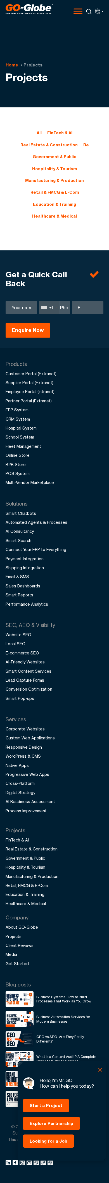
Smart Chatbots (21, 513)
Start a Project (46, 1105)
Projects (14, 936)
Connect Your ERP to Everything (36, 549)
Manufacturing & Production (54, 180)
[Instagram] (23, 1163)
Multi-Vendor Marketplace (30, 482)
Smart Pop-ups (20, 698)
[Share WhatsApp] (37, 1163)
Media (11, 954)
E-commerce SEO (22, 653)
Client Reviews (20, 945)
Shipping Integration (25, 567)
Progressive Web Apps (27, 774)
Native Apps (17, 765)
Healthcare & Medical (54, 216)
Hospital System (21, 428)
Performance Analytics (27, 604)
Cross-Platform (20, 783)
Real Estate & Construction (49, 144)
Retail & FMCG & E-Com (54, 192)
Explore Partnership (51, 1123)
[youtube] (30, 1163)
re (86, 144)
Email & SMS (17, 576)
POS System (18, 473)
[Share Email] (50, 1163)
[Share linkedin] (9, 1163)
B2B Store (16, 464)
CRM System (18, 419)
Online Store (18, 455)
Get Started (17, 963)
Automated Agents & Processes (36, 522)
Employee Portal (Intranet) (30, 391)
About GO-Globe (22, 927)
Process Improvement (26, 810)
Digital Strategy (20, 792)
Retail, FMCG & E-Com (27, 885)
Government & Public (54, 156)
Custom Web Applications (30, 737)
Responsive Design (24, 747)
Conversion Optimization (29, 689)
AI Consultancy (20, 531)
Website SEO (18, 634)
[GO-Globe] (29, 9)
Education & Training (54, 204)
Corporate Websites (25, 729)
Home (12, 65)
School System (20, 437)
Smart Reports (19, 594)
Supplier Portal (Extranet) (29, 382)
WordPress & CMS (23, 756)
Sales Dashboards (23, 586)
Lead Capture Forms (25, 680)
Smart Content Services (28, 671)
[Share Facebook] (16, 1163)
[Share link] (43, 1163)
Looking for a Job (48, 1141)
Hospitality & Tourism (54, 168)
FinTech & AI (59, 132)
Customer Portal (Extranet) (31, 373)
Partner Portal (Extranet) (29, 400)
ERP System (17, 409)
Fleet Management (23, 446)
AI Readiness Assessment (30, 801)
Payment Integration (25, 558)
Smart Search (18, 540)
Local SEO (15, 643)
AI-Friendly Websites (25, 661)
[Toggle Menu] (78, 11)
